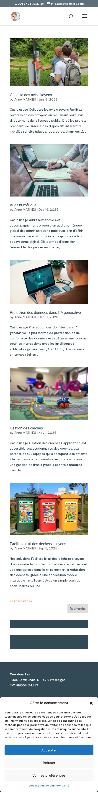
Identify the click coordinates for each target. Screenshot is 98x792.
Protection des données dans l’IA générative (45, 312)
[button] (91, 703)
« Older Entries (21, 601)
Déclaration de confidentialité (49, 785)
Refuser (49, 763)
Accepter (49, 750)
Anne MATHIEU (25, 99)
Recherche (78, 608)
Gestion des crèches (26, 428)
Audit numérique (23, 205)
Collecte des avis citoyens (31, 95)
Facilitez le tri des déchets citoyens (38, 544)
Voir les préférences (49, 775)
